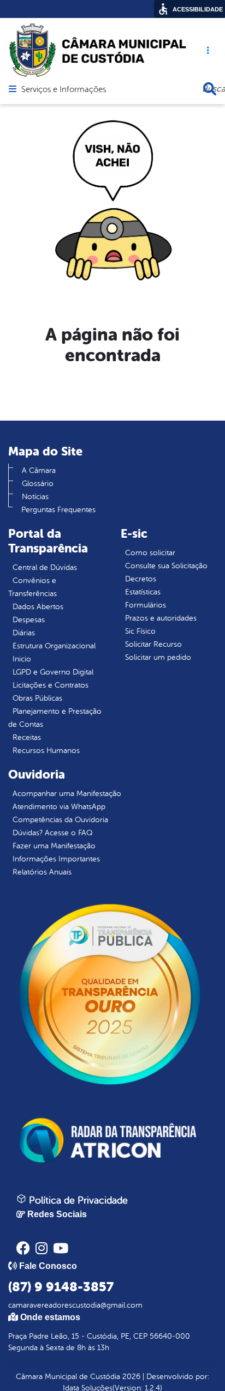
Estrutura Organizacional (54, 646)
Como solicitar (150, 553)
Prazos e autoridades (161, 618)
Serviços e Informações (63, 90)
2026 (130, 1376)
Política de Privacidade (77, 1200)
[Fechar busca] (210, 89)
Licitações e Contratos (50, 685)
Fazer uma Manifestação (54, 846)
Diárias (24, 633)
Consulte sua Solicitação (166, 566)
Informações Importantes (56, 859)
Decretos (140, 579)
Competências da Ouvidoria (60, 820)
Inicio (22, 659)
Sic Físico (140, 631)
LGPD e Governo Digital (53, 672)
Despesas (29, 620)
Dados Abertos (38, 607)
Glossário (38, 483)
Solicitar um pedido (158, 657)
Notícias (35, 497)
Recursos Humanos (46, 750)
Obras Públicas (37, 698)
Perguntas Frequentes (58, 510)
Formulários (145, 605)
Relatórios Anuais (42, 872)
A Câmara (39, 470)
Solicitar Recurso (153, 644)
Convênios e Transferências (32, 587)
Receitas (27, 737)
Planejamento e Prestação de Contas (55, 717)
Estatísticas (143, 592)
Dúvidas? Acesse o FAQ (52, 833)
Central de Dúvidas (45, 567)
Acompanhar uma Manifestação (67, 793)
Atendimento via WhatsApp (59, 807)
